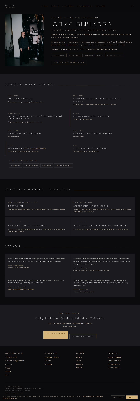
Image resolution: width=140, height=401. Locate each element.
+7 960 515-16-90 (11, 357)
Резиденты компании (52, 357)
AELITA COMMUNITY (115, 357)
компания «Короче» (35, 148)
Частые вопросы (114, 367)
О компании (68, 6)
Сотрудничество (85, 6)
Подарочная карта (114, 361)
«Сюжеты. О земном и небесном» (63, 45)
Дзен (7, 375)
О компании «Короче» (83, 336)
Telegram (8, 368)
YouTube (8, 371)
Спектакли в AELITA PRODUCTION (69, 62)
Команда (48, 361)
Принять (131, 397)
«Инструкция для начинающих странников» (21, 289)
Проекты (55, 6)
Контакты (100, 6)
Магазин (79, 367)
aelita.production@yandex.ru (14, 361)
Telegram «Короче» (55, 333)
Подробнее (118, 397)
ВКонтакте (8, 364)
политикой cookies (88, 396)
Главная (79, 357)
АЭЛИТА (10, 6)
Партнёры (48, 364)
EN (133, 6)
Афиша (45, 6)
